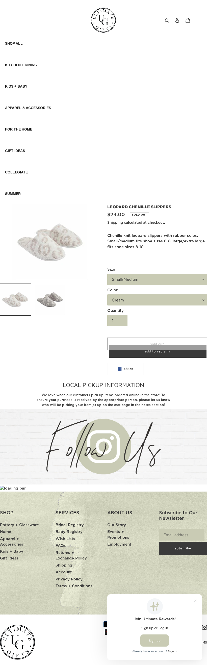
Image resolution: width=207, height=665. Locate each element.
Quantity (115, 311)
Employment (119, 544)
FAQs (61, 546)
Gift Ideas (9, 558)
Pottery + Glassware (19, 525)
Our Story (116, 525)
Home (5, 532)
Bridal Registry (70, 525)
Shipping (115, 222)
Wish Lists (65, 539)
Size (111, 269)
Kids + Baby (11, 551)
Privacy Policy (69, 579)
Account (64, 572)
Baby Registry (69, 532)
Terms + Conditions (74, 586)
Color (112, 290)
